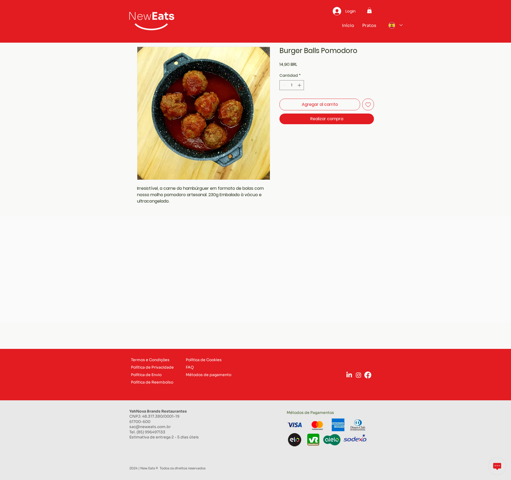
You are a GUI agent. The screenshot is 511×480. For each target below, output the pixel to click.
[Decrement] (283, 85)
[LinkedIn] (349, 375)
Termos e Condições (150, 359)
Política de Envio (146, 374)
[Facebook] (367, 375)
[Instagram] (358, 375)
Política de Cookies (204, 359)
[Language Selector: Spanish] (394, 25)
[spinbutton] (291, 85)
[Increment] (299, 85)
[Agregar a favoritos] (368, 104)
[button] (369, 10)
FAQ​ (190, 367)
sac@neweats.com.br (150, 426)
